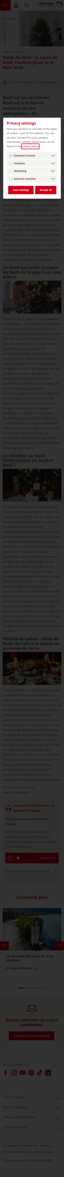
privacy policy (30, 146)
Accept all (46, 190)
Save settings (21, 190)
